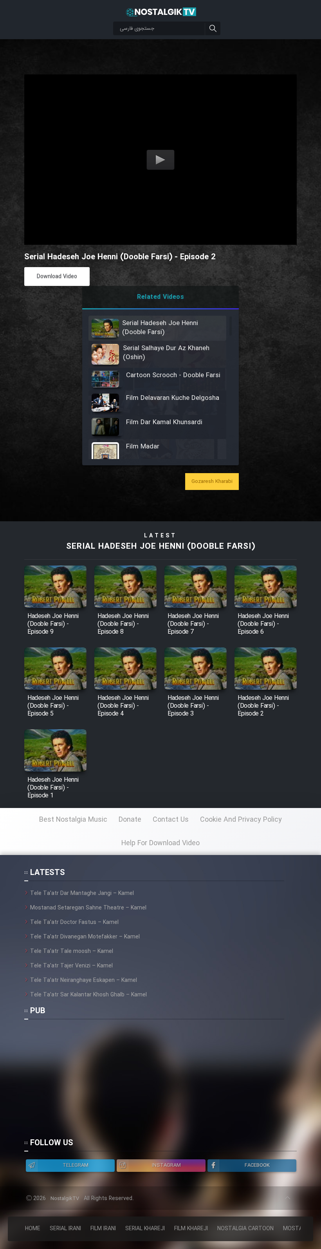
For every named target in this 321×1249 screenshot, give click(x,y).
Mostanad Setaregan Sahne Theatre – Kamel (88, 908)
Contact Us (171, 819)
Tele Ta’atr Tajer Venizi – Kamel (71, 966)
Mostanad (298, 1228)
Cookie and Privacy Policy (241, 819)
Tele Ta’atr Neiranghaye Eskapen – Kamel (83, 980)
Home (32, 1228)
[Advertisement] (154, 1082)
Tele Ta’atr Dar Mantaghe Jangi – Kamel (82, 893)
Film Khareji (191, 1228)
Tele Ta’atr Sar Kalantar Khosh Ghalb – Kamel (88, 995)
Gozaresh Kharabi (212, 481)
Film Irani (103, 1228)
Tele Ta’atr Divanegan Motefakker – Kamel (85, 937)
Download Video (57, 276)
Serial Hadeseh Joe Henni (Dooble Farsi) (160, 546)
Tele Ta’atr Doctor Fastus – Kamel (74, 922)
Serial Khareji (145, 1228)
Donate (130, 819)
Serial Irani (65, 1228)
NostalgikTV (64, 1199)
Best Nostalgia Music (73, 819)
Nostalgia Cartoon (245, 1228)
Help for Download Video (160, 843)
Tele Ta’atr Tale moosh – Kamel (71, 951)
